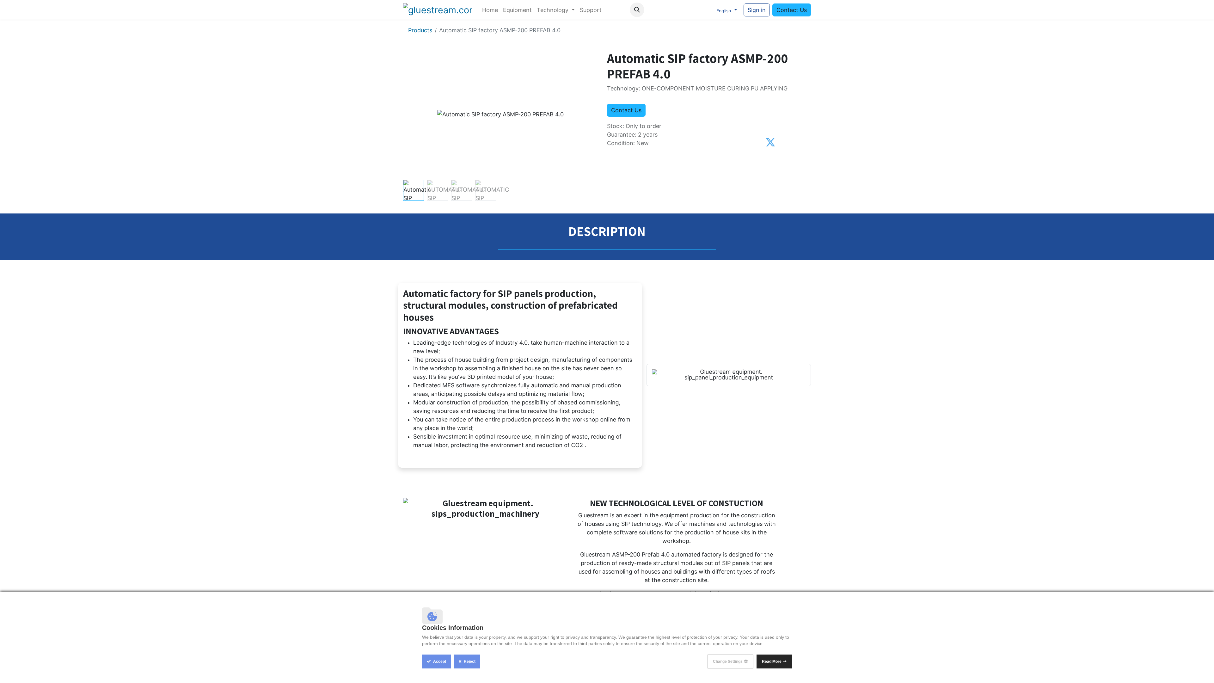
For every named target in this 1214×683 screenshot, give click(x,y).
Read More (772, 661)
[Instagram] (691, 9)
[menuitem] (490, 10)
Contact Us (791, 10)
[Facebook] (665, 9)
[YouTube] (678, 9)
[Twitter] (770, 143)
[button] (637, 10)
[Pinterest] (784, 143)
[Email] (796, 143)
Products (420, 30)
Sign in (757, 10)
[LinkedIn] (704, 9)
